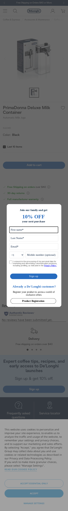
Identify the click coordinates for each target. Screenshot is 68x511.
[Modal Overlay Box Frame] (34, 255)
